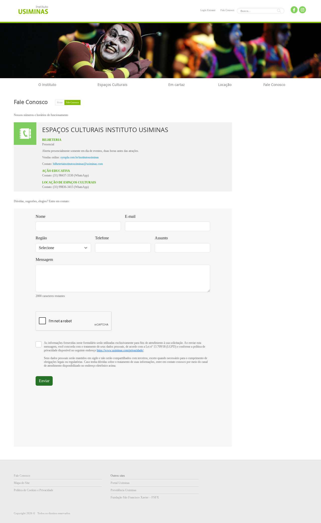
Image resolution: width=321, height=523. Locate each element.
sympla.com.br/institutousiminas (79, 157)
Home (60, 102)
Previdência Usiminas (123, 490)
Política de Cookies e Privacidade (33, 490)
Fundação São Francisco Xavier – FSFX (135, 497)
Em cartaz (176, 84)
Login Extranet (207, 10)
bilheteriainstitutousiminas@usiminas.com (78, 164)
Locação (224, 84)
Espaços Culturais (112, 84)
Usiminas (33, 10)
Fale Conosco (227, 10)
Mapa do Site (22, 483)
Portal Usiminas (120, 483)
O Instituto (47, 84)
